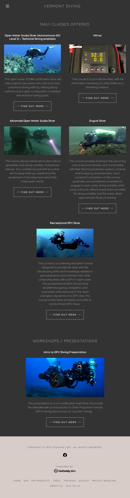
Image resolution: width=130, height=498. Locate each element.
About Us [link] (56, 486)
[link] (62, 6)
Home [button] (17, 480)
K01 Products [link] (40, 480)
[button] (7, 6)
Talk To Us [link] (73, 486)
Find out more (32, 106)
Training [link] (70, 480)
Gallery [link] (84, 480)
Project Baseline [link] (104, 480)
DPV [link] (26, 480)
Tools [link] (57, 480)
